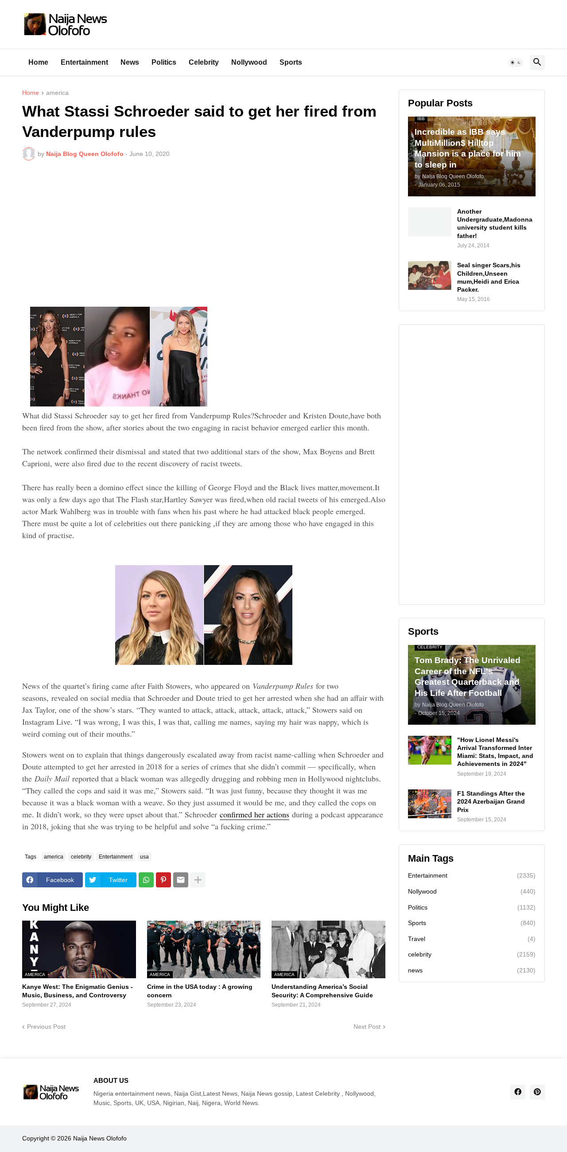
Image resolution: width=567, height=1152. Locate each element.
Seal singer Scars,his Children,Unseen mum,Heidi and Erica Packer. (488, 277)
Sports (291, 62)
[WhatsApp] (146, 879)
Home (38, 62)
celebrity (81, 857)
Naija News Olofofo (100, 1138)
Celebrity (204, 62)
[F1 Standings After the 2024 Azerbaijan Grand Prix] (429, 803)
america (57, 93)
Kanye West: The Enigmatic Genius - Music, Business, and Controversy (77, 990)
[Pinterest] (163, 879)
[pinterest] (537, 1092)
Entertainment (84, 62)
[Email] (180, 879)
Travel (472, 938)
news (472, 970)
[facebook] (517, 1092)
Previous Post (46, 1026)
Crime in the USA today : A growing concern (199, 990)
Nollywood (249, 62)
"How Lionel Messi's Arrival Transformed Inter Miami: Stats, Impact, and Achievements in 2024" (495, 752)
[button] (515, 62)
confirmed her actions (254, 814)
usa (144, 857)
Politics (163, 62)
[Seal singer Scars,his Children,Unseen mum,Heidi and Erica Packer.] (429, 275)
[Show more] (198, 879)
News (129, 62)
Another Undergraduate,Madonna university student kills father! (494, 223)
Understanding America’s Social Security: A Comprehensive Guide (322, 990)
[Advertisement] (203, 234)
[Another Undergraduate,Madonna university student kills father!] (429, 221)
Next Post (367, 1026)
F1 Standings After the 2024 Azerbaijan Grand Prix (491, 801)
